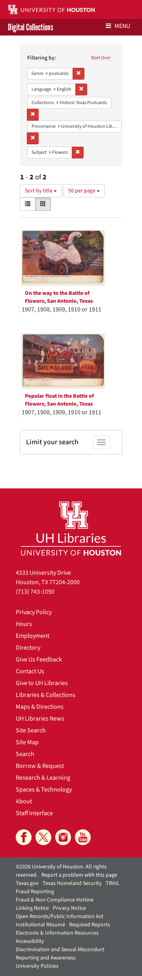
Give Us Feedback (39, 659)
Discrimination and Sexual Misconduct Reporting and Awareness (60, 954)
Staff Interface (34, 813)
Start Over (100, 57)
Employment (32, 635)
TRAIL (113, 883)
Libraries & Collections (45, 695)
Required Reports (89, 925)
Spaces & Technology (44, 789)
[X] (43, 837)
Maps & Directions (40, 706)
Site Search (31, 730)
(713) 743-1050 (35, 591)
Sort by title (39, 191)
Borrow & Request (40, 766)
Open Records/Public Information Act (59, 916)
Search (25, 754)
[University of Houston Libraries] (71, 528)
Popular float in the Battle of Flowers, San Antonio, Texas (59, 400)
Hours (24, 624)
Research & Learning (43, 777)
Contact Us (30, 671)
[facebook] (24, 837)
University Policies (37, 966)
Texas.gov (27, 883)
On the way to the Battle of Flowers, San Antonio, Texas (59, 297)
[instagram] (63, 837)
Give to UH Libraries (42, 683)
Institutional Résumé (40, 925)
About (24, 801)
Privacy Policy (34, 612)
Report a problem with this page (79, 875)
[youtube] (83, 837)
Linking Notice (32, 908)
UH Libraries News (40, 718)
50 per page (82, 191)
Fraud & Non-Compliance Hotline (54, 900)
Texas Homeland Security (72, 883)
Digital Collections (30, 27)
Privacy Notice (69, 908)
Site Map (27, 742)
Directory (28, 647)
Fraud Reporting (35, 892)
